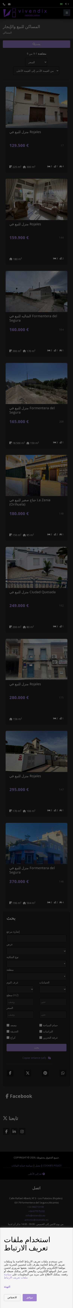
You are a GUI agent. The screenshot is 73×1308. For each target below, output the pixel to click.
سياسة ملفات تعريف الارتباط (16, 1276)
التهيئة (7, 1286)
